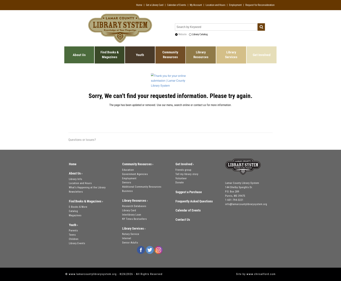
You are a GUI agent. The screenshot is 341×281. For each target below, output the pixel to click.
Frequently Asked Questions (194, 201)
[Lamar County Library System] (243, 167)
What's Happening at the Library (87, 187)
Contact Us (182, 219)
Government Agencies (135, 174)
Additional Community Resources (141, 186)
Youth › (73, 225)
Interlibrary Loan (131, 214)
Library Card (129, 210)
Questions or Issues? (82, 140)
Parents (73, 230)
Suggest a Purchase (188, 192)
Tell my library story (186, 174)
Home (139, 5)
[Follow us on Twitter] (149, 249)
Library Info (75, 179)
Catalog (73, 211)
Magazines (75, 215)
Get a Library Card (154, 5)
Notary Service (130, 234)
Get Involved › (184, 164)
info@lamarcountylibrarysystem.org (246, 204)
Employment (235, 5)
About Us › (75, 173)
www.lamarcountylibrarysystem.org (93, 274)
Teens (72, 234)
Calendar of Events (176, 5)
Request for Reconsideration (260, 5)
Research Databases (134, 206)
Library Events (77, 243)
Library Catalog (200, 34)
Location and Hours (215, 5)
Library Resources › (135, 200)
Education (128, 169)
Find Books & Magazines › (86, 201)
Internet (126, 238)
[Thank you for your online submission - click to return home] (170, 82)
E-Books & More (78, 206)
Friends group (183, 169)
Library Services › (133, 228)
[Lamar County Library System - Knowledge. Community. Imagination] (120, 28)
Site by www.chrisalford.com (256, 274)
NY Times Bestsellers (134, 219)
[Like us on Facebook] (140, 249)
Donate (179, 182)
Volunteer (181, 178)
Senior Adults (130, 242)
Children (74, 239)
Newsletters (76, 191)
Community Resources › (137, 164)
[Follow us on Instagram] (158, 249)
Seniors (126, 182)
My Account (196, 5)
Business (127, 191)
